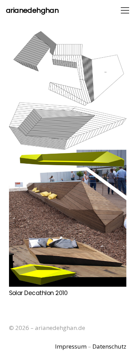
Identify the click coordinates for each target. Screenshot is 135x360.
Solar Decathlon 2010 (38, 293)
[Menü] (125, 10)
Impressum (71, 346)
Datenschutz (109, 346)
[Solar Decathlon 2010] (67, 158)
